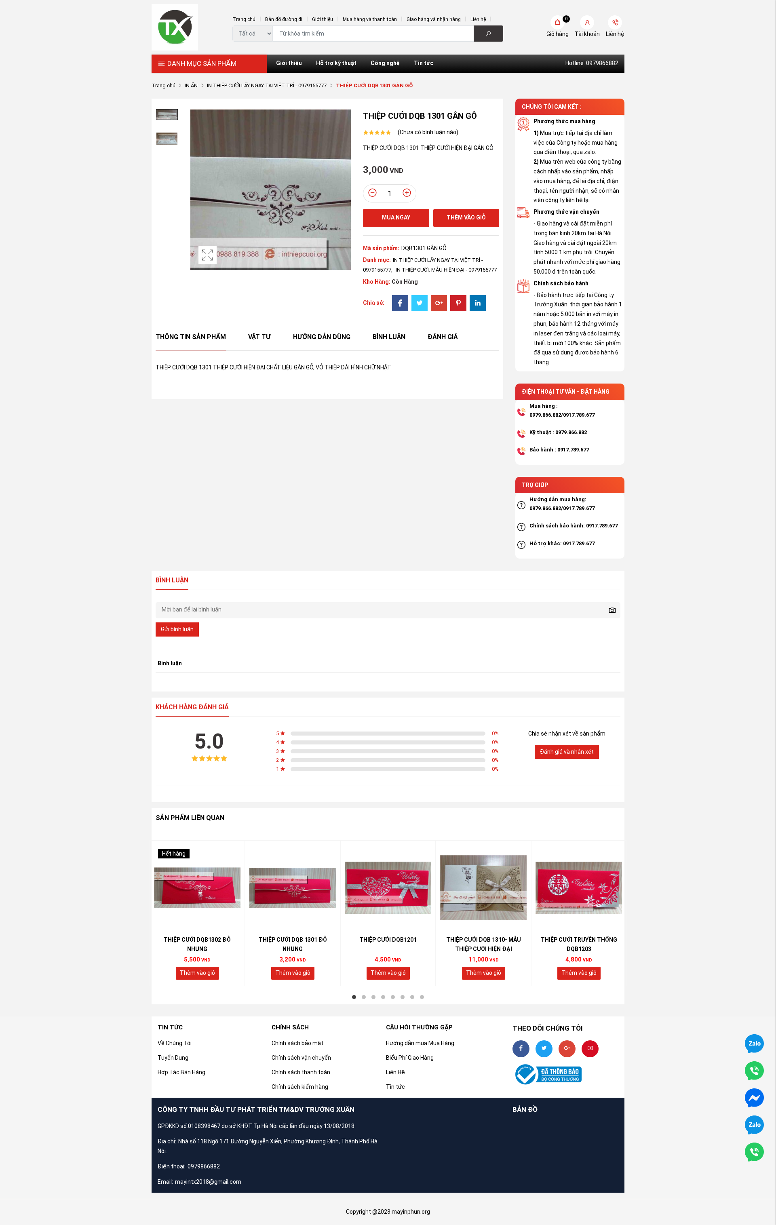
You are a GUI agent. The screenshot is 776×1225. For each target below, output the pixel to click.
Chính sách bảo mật (297, 1043)
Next (343, 189)
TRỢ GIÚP (535, 485)
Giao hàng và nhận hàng (434, 19)
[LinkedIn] (478, 304)
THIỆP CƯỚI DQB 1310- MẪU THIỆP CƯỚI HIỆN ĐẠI (483, 944)
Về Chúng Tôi (175, 1043)
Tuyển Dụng (173, 1057)
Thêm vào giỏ (466, 217)
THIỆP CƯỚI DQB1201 (388, 939)
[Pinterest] (458, 304)
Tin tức (423, 63)
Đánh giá (443, 337)
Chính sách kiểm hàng (300, 1087)
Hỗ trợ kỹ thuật (336, 63)
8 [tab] (422, 997)
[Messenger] (754, 1097)
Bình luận (389, 337)
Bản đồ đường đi (283, 19)
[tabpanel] (197, 913)
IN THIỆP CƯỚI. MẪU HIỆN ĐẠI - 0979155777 (446, 270)
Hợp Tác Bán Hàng (181, 1072)
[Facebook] (400, 304)
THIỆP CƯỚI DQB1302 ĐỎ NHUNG (197, 944)
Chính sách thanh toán (301, 1072)
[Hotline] (754, 1151)
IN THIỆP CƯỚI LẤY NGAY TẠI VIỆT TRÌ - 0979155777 (267, 85)
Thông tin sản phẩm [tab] (191, 337)
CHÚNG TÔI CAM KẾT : (552, 106)
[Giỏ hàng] (557, 22)
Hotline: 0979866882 (591, 63)
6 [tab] (403, 997)
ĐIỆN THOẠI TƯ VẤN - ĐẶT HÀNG (565, 391)
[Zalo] (754, 1124)
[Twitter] (419, 304)
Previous (198, 189)
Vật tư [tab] (259, 337)
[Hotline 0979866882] (754, 1070)
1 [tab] (354, 997)
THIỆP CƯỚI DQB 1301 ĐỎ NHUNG (293, 944)
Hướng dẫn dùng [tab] (321, 337)
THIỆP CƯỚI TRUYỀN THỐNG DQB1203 (579, 944)
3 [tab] (373, 997)
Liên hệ (478, 19)
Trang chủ (243, 19)
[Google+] (439, 304)
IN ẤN (191, 85)
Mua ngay (396, 217)
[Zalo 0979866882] (754, 1043)
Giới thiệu (322, 19)
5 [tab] (393, 997)
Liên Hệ (395, 1072)
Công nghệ (385, 63)
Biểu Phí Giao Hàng (410, 1057)
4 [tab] (383, 997)
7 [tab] (412, 997)
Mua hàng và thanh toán (370, 19)
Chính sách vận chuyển (301, 1057)
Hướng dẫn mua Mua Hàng (420, 1043)
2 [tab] (364, 997)
